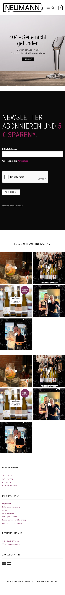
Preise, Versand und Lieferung (14, 520)
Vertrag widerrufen (9, 516)
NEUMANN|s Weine (12, 544)
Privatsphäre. (23, 161)
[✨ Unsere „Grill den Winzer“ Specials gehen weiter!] (16, 334)
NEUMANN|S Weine (11, 541)
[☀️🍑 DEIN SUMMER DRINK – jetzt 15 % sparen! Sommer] (16, 268)
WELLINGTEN (7, 479)
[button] (48, 7)
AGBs (4, 510)
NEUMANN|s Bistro (9, 486)
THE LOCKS (6, 476)
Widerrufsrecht (8, 513)
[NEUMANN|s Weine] (23, 7)
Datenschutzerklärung (11, 507)
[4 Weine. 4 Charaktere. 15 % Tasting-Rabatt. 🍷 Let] (16, 301)
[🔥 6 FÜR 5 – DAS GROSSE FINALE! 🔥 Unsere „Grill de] (49, 301)
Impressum (6, 504)
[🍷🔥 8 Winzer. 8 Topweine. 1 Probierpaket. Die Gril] (49, 268)
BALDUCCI (6, 482)
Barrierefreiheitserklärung (12, 523)
